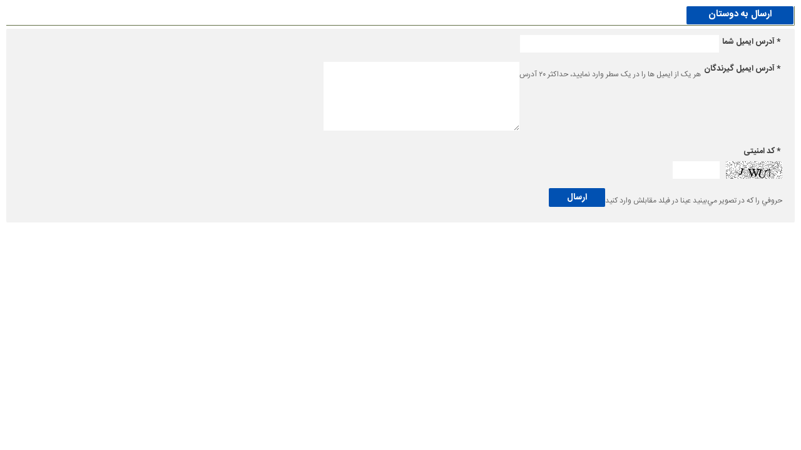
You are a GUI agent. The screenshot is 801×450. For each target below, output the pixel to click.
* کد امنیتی (761, 151)
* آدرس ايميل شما (751, 42)
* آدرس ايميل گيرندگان (742, 69)
